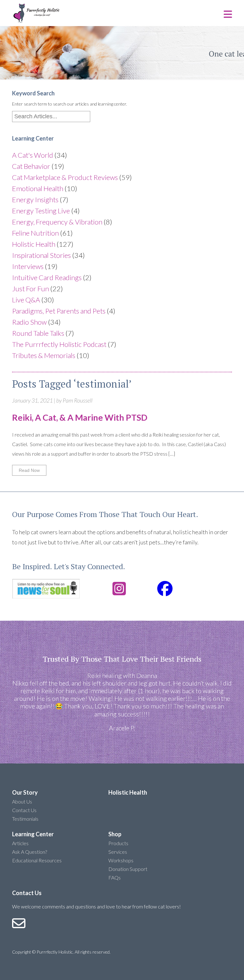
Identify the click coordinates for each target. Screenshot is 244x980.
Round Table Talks (38, 333)
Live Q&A (26, 299)
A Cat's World (32, 155)
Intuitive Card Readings (47, 277)
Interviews (28, 266)
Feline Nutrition (35, 233)
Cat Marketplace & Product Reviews (65, 177)
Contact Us (24, 810)
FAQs (114, 877)
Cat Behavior (31, 166)
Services (117, 852)
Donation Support (127, 869)
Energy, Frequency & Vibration (57, 221)
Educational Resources (37, 860)
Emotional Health (37, 188)
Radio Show (29, 322)
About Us (22, 801)
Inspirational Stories (41, 255)
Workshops (120, 860)
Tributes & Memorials (43, 355)
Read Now (29, 470)
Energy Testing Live (41, 210)
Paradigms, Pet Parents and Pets (58, 311)
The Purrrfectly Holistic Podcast (59, 344)
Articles (20, 843)
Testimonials (25, 819)
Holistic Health (33, 244)
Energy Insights (35, 199)
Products (118, 843)
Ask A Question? (29, 852)
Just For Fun (30, 288)
